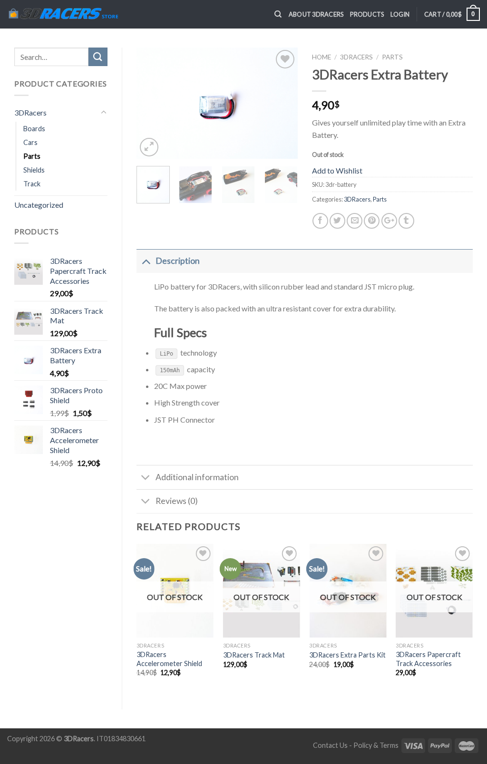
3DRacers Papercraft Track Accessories (428, 658)
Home (321, 57)
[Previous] (151, 103)
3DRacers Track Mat (254, 655)
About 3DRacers (316, 14)
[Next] (282, 103)
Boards (34, 129)
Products (367, 14)
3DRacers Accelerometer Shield (169, 658)
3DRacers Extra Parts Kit (347, 655)
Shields (34, 170)
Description (178, 261)
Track (31, 184)
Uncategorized (38, 204)
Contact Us (330, 745)
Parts (31, 156)
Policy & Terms (376, 745)
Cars (30, 142)
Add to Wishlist (337, 170)
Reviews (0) (177, 501)
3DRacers (30, 112)
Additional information (197, 477)
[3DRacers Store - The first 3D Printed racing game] (62, 14)
